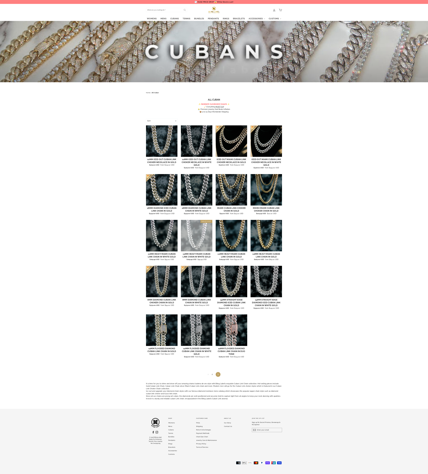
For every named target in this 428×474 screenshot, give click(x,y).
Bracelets (239, 18)
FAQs (198, 423)
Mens (163, 18)
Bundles (199, 18)
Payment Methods (202, 433)
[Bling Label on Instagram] (156, 432)
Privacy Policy (201, 444)
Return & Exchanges (203, 430)
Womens (152, 18)
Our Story (227, 423)
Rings (226, 18)
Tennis (186, 18)
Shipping (199, 426)
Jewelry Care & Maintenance (206, 440)
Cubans (174, 18)
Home (148, 93)
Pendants (213, 18)
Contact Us (228, 426)
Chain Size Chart (202, 437)
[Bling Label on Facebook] (153, 432)
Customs (274, 18)
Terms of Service (202, 447)
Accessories (256, 18)
